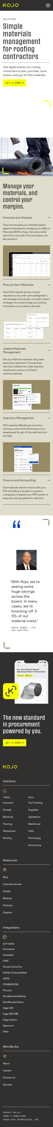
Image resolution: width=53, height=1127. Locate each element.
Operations (34, 816)
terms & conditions (14, 1116)
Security (7, 1084)
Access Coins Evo (12, 966)
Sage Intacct (10, 1019)
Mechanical (9, 830)
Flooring (7, 823)
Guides (6, 891)
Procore (7, 990)
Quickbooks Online (13, 1002)
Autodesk (8, 954)
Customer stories (12, 884)
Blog (5, 877)
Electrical (8, 816)
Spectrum (8, 1025)
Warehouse (34, 823)
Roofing (7, 838)
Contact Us (9, 1077)
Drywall (7, 809)
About (6, 1063)
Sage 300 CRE (10, 1013)
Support (7, 912)
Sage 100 (8, 1007)
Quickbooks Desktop (14, 996)
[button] (48, 5)
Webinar (7, 898)
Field (30, 830)
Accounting (34, 845)
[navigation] (9, 5)
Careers (7, 1070)
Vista (5, 1031)
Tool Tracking (35, 802)
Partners (7, 905)
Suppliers (33, 809)
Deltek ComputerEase (15, 972)
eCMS (6, 978)
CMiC (6, 960)
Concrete (8, 802)
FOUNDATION (10, 984)
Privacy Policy (12, 1112)
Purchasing (34, 838)
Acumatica (9, 949)
